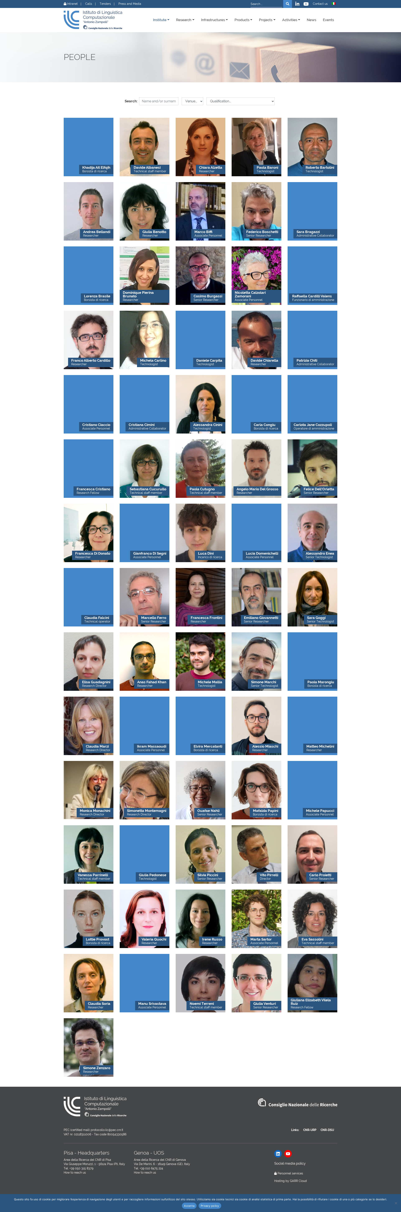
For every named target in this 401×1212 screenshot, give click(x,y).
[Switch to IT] (333, 3)
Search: (131, 101)
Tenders (105, 4)
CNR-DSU (327, 1130)
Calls (88, 4)
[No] (396, 1203)
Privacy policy (210, 1205)
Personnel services (290, 1173)
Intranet (72, 4)
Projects (265, 20)
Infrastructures (213, 20)
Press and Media (129, 4)
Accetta (189, 1205)
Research (183, 20)
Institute (159, 20)
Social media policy (290, 1163)
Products (242, 20)
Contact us (320, 4)
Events (328, 20)
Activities (289, 20)
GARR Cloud (298, 1181)
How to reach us (75, 1172)
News (311, 20)
